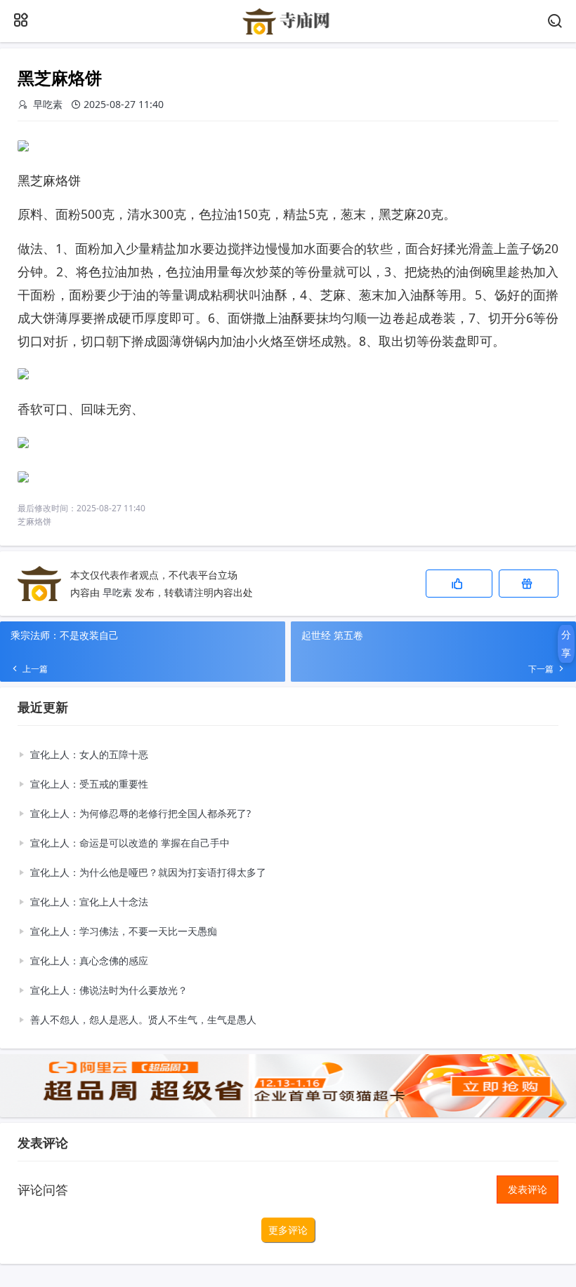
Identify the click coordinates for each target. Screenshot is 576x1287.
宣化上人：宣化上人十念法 (89, 901)
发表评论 (527, 1189)
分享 (566, 643)
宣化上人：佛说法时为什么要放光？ (109, 990)
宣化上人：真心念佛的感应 (89, 960)
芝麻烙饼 (34, 521)
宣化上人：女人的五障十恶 (89, 754)
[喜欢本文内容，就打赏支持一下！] (528, 584)
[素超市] (287, 33)
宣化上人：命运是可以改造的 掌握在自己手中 (130, 842)
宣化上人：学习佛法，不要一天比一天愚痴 (123, 931)
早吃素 (117, 592)
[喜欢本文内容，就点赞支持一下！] (459, 584)
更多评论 (288, 1230)
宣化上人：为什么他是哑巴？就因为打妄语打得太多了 (148, 872)
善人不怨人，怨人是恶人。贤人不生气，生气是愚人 (143, 1019)
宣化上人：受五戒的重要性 (89, 783)
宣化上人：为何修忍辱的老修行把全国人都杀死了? (140, 813)
